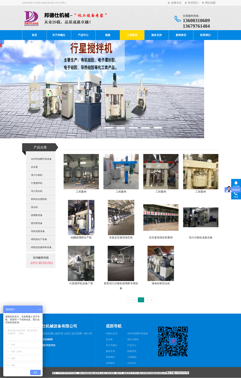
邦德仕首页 (111, 333)
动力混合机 (36, 191)
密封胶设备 (36, 223)
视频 (107, 35)
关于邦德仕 (58, 35)
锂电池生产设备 (39, 239)
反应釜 (34, 167)
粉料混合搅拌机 (39, 199)
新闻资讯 (181, 35)
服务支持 (156, 35)
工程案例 (132, 35)
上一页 (132, 300)
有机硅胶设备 (38, 231)
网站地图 (210, 2)
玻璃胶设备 (36, 215)
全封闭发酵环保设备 (41, 159)
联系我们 (193, 2)
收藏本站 (176, 2)
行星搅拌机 (36, 183)
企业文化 (131, 363)
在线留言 (110, 363)
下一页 (149, 300)
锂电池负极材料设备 (41, 247)
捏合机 (34, 207)
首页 (34, 35)
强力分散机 (36, 175)
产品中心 (83, 35)
